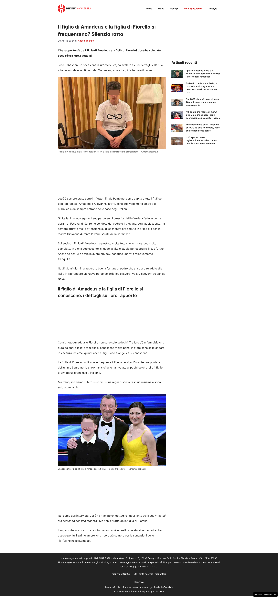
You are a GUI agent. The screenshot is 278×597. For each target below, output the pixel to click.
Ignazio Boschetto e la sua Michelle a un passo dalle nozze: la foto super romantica (203, 73)
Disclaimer (159, 591)
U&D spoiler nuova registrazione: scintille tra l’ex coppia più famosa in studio (201, 140)
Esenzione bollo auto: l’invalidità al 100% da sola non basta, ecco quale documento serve (203, 127)
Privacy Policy (145, 591)
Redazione (130, 591)
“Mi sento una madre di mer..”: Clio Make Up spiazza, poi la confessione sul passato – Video (203, 114)
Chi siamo (118, 591)
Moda (161, 8)
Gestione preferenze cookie (265, 594)
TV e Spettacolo (193, 8)
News (149, 8)
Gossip (174, 8)
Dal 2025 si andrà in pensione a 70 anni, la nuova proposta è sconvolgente (202, 102)
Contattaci (160, 574)
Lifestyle (212, 8)
